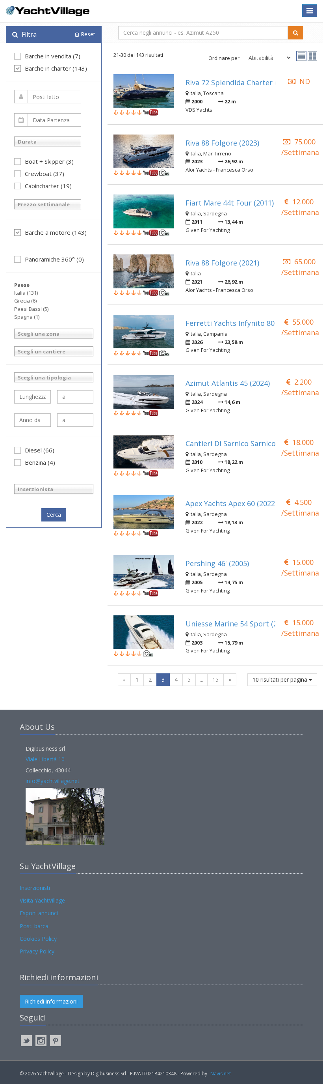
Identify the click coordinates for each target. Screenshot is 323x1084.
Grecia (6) (25, 300)
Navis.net (220, 1073)
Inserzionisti (35, 887)
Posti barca (34, 926)
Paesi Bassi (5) (31, 308)
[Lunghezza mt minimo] (32, 397)
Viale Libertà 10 (45, 759)
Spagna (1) (26, 316)
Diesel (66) (39, 450)
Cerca (53, 514)
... (201, 679)
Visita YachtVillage (42, 900)
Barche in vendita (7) (52, 56)
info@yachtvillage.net (53, 781)
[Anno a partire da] (32, 420)
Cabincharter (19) (48, 186)
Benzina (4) (40, 462)
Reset (87, 34)
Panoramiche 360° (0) (54, 259)
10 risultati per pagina (280, 679)
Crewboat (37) (44, 174)
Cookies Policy (38, 938)
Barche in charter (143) (56, 68)
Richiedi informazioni (51, 1001)
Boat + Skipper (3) (49, 161)
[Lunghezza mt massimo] (75, 397)
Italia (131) (26, 292)
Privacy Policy (37, 951)
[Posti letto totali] (47, 96)
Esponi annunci (39, 913)
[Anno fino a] (75, 420)
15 (215, 679)
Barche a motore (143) (56, 232)
